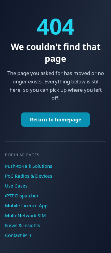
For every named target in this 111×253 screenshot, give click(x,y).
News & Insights (22, 225)
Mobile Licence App (26, 205)
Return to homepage (55, 119)
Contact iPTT (18, 235)
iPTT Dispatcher (22, 195)
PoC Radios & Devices (28, 176)
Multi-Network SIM (25, 215)
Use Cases (16, 186)
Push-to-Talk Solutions (28, 166)
